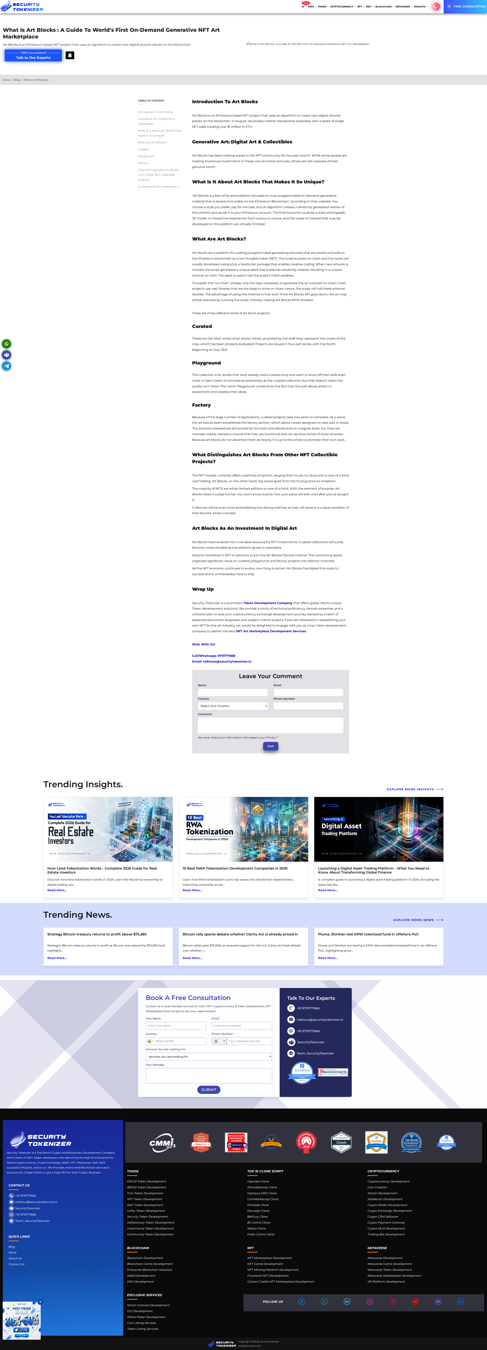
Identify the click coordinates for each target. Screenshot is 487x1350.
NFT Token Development (144, 1199)
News (12, 1252)
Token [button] (322, 6)
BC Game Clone (258, 1222)
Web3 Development (141, 1275)
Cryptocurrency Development (389, 1181)
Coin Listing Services (141, 1323)
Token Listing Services (142, 1329)
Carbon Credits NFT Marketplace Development (280, 1281)
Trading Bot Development (386, 1234)
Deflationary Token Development (150, 1222)
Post (271, 746)
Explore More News (414, 920)
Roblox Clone (256, 1228)
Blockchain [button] (383, 6)
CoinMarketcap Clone (262, 1199)
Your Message (155, 1064)
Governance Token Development (150, 1228)
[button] (436, 6)
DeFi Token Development (145, 1205)
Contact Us (16, 1264)
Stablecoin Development (385, 1199)
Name (202, 685)
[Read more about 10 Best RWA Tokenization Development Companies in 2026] (243, 829)
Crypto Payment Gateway (386, 1222)
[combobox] (150, 1041)
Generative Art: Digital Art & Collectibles (156, 121)
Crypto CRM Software (383, 1216)
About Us (15, 1258)
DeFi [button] (369, 6)
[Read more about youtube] (415, 1301)
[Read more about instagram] (370, 1301)
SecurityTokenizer (27, 1208)
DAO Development (140, 1281)
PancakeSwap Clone (262, 1187)
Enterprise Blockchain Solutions (149, 1270)
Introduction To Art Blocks (155, 112)
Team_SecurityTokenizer (32, 1221)
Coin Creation (377, 1187)
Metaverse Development (385, 1258)
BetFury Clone (257, 1216)
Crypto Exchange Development (390, 1211)
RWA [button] (311, 6)
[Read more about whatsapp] (6, 343)
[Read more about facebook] (302, 1301)
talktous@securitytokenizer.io (36, 1202)
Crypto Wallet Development (387, 1205)
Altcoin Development (383, 1193)
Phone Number (284, 698)
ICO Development (140, 1311)
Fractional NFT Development (268, 1275)
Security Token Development (147, 1216)
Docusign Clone (258, 1211)
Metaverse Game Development (390, 1264)
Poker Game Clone (260, 1234)
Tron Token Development (145, 1193)
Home (7, 79)
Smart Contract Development (148, 1305)
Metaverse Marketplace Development (394, 1275)
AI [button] (303, 6)
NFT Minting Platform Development (273, 1270)
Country (203, 698)
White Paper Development (146, 1317)
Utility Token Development (146, 1211)
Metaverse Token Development (390, 1270)
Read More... (57, 890)
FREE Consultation (469, 6)
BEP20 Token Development (146, 1187)
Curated (143, 149)
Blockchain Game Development (150, 1264)
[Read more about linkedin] (347, 1301)
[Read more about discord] (438, 1301)
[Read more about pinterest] (393, 1301)
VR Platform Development (386, 1281)
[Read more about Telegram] (6, 366)
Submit (208, 1089)
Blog (17, 79)
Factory (143, 163)
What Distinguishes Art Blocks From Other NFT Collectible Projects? (158, 174)
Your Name (153, 1018)
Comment (205, 714)
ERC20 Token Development (146, 1181)
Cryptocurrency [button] (342, 6)
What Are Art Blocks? (152, 142)
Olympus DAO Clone (262, 1193)
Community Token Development (150, 1234)
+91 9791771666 (25, 1195)
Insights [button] (420, 6)
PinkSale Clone (258, 1205)
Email (277, 685)
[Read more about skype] (6, 355)
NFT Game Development (265, 1264)
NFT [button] (360, 6)
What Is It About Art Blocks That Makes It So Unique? (159, 133)
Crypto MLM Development (386, 1228)
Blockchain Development (145, 1258)
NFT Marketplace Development (269, 1258)
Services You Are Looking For (166, 1049)
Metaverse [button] (403, 6)
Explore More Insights (411, 789)
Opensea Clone (258, 1181)
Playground (146, 156)
